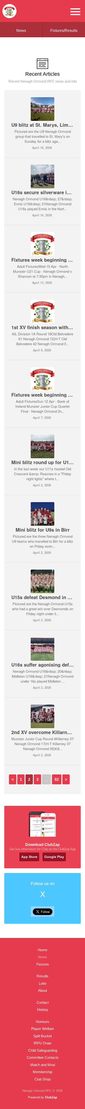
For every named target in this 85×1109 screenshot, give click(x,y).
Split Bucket (42, 1036)
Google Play (54, 857)
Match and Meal (42, 1065)
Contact (43, 1002)
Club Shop (42, 1079)
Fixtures (42, 964)
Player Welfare (42, 1029)
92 (57, 779)
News (21, 31)
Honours (42, 1022)
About (42, 990)
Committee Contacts (43, 1057)
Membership (42, 1072)
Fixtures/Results (63, 31)
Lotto (42, 983)
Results (42, 976)
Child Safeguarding (42, 1050)
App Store (29, 857)
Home (42, 950)
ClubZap (51, 1097)
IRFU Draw (42, 1043)
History (42, 1010)
